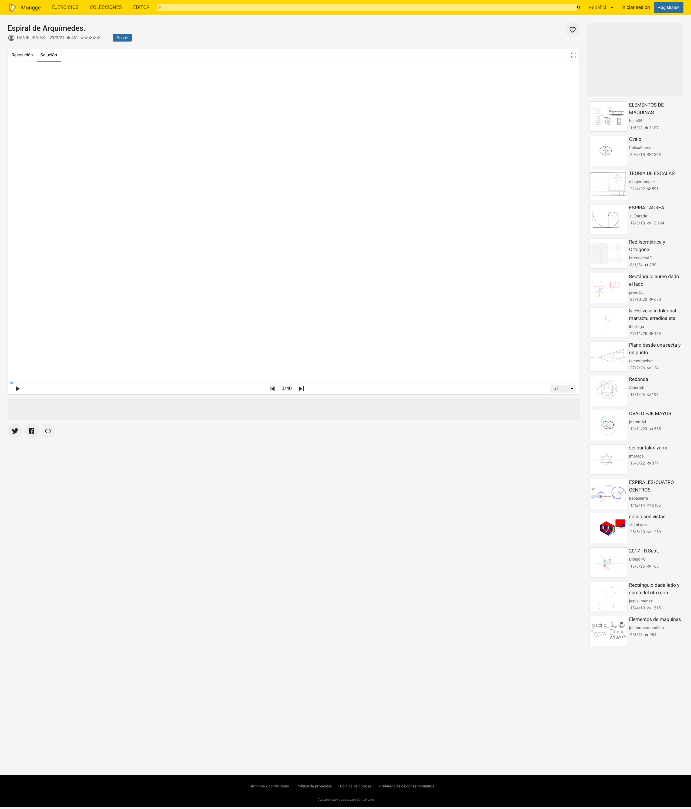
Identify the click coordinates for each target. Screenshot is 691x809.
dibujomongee (642, 181)
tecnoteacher (641, 361)
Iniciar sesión (635, 7)
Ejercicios (65, 7)
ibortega (636, 326)
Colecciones (106, 7)
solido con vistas (647, 517)
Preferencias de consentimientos (407, 786)
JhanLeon (638, 525)
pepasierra (638, 498)
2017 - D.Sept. (644, 551)
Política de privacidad (314, 786)
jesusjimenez (641, 601)
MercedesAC (640, 257)
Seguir (122, 37)
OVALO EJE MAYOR (650, 414)
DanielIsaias (31, 37)
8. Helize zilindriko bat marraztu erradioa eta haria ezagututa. (653, 318)
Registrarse (669, 7)
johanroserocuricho (646, 627)
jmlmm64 (637, 421)
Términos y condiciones (269, 786)
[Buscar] (579, 7)
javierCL (636, 292)
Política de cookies (355, 786)
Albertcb (636, 387)
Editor (141, 7)
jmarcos (636, 456)
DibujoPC (637, 559)
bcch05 (635, 120)
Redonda (638, 379)
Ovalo (635, 139)
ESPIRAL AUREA (647, 208)
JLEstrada (638, 216)
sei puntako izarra (648, 448)
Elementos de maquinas (655, 619)
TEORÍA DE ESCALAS (652, 173)
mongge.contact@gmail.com (353, 799)
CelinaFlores (640, 147)
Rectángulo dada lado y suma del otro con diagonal (654, 592)
